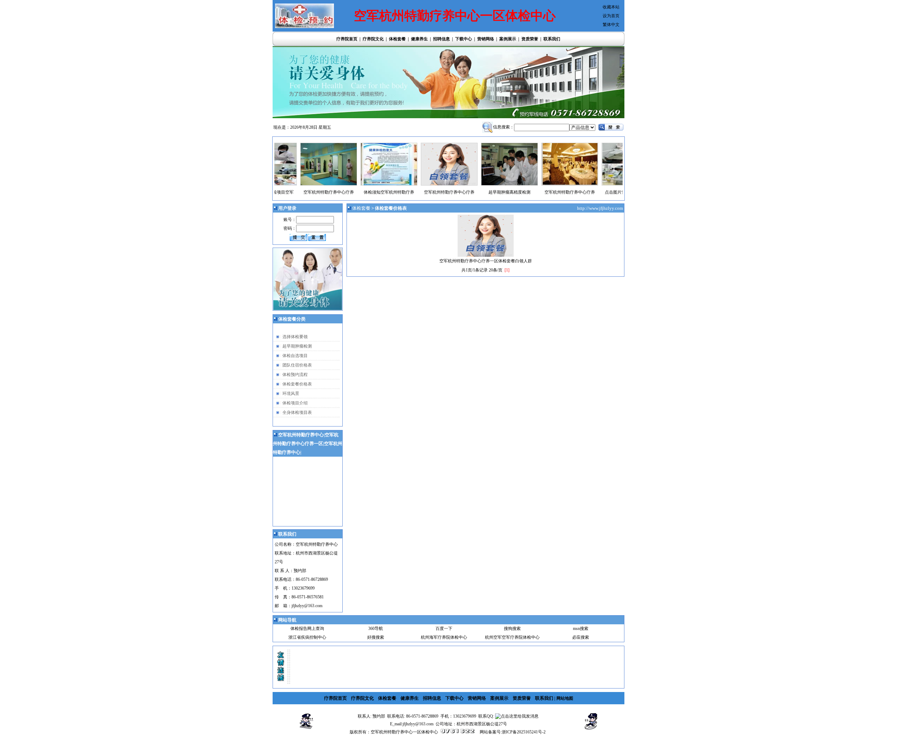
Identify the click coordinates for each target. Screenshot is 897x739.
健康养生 (419, 38)
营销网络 (485, 38)
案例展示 (507, 38)
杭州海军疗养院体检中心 (444, 637)
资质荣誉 (529, 38)
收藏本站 (611, 7)
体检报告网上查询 (307, 628)
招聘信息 (441, 38)
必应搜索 (580, 637)
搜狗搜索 (512, 628)
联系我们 (551, 38)
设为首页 (611, 15)
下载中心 (463, 38)
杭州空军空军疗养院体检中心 (512, 637)
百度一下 (444, 628)
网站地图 (564, 698)
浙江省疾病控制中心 (307, 637)
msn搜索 (580, 628)
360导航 (375, 628)
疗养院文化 (373, 38)
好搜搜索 (375, 637)
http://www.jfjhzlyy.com (600, 208)
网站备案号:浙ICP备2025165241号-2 (513, 732)
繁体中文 (611, 24)
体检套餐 (397, 38)
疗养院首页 (346, 38)
